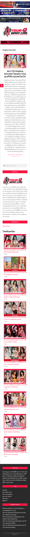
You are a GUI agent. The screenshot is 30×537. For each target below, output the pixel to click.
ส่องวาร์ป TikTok (6, 496)
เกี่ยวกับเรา (5, 498)
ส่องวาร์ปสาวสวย (7, 492)
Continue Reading (15, 154)
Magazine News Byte (15, 533)
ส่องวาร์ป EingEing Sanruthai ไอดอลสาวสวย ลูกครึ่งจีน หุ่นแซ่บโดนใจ (15, 74)
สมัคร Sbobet (6, 226)
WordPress (14, 534)
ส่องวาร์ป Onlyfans (7, 494)
